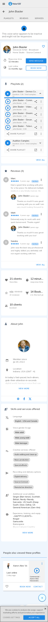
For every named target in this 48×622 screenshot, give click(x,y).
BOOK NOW (36, 68)
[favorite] (43, 46)
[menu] (3, 3)
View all (40, 160)
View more (24, 388)
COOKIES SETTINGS (11, 617)
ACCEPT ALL (34, 617)
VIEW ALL (40, 265)
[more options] (41, 101)
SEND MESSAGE (36, 61)
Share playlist (17, 133)
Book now (25, 586)
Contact (38, 586)
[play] (8, 101)
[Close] (45, 608)
